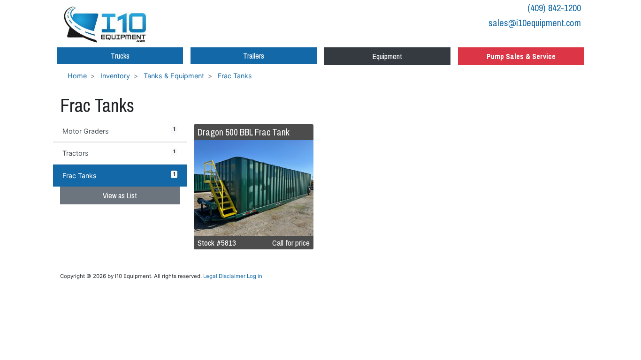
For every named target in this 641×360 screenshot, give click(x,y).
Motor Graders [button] (119, 130)
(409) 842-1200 (554, 7)
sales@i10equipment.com (534, 22)
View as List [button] (120, 195)
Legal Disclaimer (224, 276)
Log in (254, 276)
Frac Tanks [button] (119, 175)
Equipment (387, 56)
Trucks (120, 56)
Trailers (253, 56)
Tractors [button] (119, 153)
